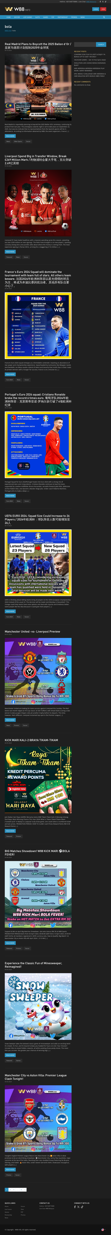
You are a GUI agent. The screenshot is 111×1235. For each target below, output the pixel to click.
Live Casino (27, 17)
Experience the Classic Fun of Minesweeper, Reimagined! (33, 964)
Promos (74, 17)
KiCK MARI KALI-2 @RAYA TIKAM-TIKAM (31, 740)
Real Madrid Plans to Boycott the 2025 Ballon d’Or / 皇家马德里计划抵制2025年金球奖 (38, 45)
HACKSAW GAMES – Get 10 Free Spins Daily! (90, 60)
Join (103, 9)
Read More (11, 136)
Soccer (17, 17)
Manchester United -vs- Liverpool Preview (32, 631)
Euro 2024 (10, 380)
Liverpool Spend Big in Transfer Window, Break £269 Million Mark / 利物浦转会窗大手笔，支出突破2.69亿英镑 (38, 159)
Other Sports (18, 141)
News (83, 17)
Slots (37, 17)
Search (101, 45)
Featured (9, 257)
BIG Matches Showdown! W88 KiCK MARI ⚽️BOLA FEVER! (37, 852)
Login (96, 9)
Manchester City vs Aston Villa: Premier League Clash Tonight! (36, 1076)
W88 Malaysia (91, 2)
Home (9, 17)
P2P (52, 17)
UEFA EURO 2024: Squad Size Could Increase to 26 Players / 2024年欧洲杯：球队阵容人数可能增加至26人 (37, 519)
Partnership (63, 17)
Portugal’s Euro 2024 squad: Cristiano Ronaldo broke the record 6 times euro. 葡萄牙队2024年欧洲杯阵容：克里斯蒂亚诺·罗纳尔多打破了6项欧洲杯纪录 (38, 399)
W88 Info (8, 31)
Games (45, 17)
